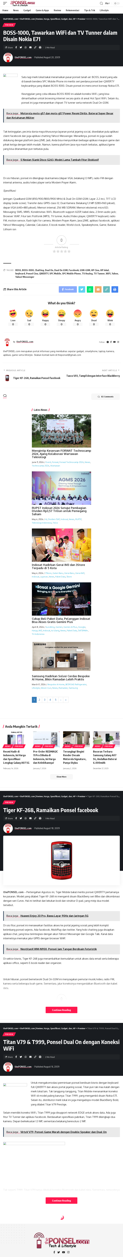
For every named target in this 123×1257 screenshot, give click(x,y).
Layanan (44, 576)
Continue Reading (61, 1010)
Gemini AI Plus (70, 627)
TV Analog (87, 273)
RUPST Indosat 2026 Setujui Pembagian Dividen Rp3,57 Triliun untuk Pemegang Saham (59, 511)
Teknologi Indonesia (42, 522)
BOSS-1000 (28, 270)
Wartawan (55, 465)
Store (69, 576)
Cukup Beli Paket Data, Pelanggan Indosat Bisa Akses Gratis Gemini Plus (61, 620)
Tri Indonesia (38, 634)
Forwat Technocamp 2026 (71, 462)
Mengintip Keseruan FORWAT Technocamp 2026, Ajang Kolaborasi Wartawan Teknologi (61, 454)
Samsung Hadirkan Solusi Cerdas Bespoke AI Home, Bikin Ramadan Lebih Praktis (61, 677)
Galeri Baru (58, 573)
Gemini (59, 627)
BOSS (18, 270)
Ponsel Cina (32, 273)
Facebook (74, 270)
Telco (55, 522)
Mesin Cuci (46, 688)
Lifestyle (36, 688)
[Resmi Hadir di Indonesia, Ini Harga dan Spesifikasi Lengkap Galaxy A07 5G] (16, 739)
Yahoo (115, 273)
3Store (48, 573)
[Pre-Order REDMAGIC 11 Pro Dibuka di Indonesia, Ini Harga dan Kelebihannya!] (46, 739)
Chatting (39, 270)
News (87, 462)
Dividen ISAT (54, 519)
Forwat (55, 462)
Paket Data (60, 576)
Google (82, 627)
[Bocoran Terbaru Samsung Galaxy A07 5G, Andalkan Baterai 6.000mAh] (106, 739)
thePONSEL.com (23, 57)
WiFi (108, 273)
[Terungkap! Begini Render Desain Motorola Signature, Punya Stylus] (76, 739)
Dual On (49, 270)
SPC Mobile (55, 273)
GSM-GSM (85, 270)
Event (48, 462)
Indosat (64, 519)
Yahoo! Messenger (24, 277)
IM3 (40, 630)
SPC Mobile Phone (71, 273)
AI (46, 519)
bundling (50, 627)
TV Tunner (99, 273)
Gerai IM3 (79, 573)
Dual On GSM (61, 270)
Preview (9, 25)
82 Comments (107, 396)
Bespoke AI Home (56, 684)
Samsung (73, 688)
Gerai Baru (69, 573)
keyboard (20, 273)
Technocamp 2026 (40, 465)
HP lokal (104, 270)
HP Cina (95, 270)
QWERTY (43, 273)
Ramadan (63, 688)
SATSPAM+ (83, 630)
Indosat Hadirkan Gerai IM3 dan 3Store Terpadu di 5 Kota (58, 566)
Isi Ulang (55, 630)
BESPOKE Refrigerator (76, 684)
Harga (35, 630)
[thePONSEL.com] (23, 3)
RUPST (78, 519)
